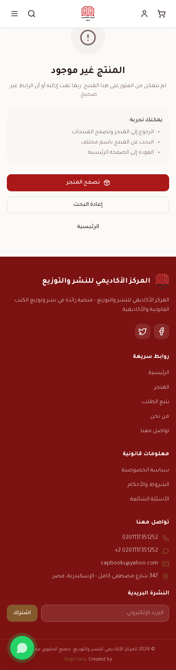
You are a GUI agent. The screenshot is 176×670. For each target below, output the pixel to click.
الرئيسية (88, 227)
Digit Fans (76, 659)
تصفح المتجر (83, 183)
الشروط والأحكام (148, 485)
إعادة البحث (88, 205)
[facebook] (161, 331)
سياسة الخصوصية (145, 471)
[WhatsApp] (22, 648)
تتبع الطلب (155, 402)
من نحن (159, 417)
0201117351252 (140, 538)
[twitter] (142, 331)
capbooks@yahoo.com (129, 564)
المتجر (161, 388)
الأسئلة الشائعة (149, 500)
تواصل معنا (155, 431)
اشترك (22, 613)
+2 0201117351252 (136, 551)
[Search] (31, 13)
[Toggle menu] (14, 13)
